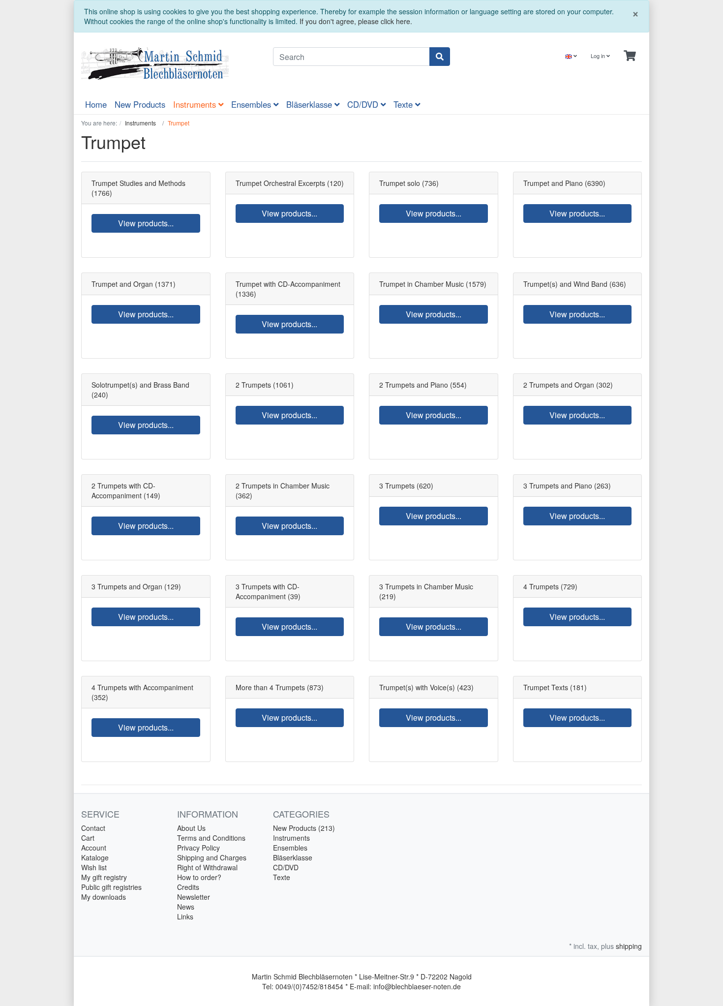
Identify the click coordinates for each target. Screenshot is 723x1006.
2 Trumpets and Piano (413, 385)
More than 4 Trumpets (270, 687)
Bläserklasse (310, 104)
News (185, 907)
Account (93, 848)
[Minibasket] (630, 55)
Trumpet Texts (545, 687)
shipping (629, 946)
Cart (87, 838)
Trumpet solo (399, 183)
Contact (93, 828)
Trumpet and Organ (122, 284)
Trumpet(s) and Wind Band (565, 284)
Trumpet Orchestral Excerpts (280, 183)
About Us (191, 828)
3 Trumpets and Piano (557, 485)
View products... (146, 223)
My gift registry (104, 877)
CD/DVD (364, 104)
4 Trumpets (541, 586)
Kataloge (95, 857)
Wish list (94, 867)
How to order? (199, 877)
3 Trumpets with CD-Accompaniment (268, 591)
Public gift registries (111, 887)
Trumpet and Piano (553, 183)
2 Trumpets (253, 385)
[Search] (439, 56)
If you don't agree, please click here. (356, 21)
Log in (598, 56)
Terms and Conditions (211, 838)
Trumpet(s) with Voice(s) (417, 687)
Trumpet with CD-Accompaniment (288, 284)
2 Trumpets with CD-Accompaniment (123, 490)
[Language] (571, 56)
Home (96, 104)
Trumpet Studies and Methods (138, 183)
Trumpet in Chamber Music (421, 284)
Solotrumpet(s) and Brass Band (140, 385)
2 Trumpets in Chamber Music (283, 485)
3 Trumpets (397, 485)
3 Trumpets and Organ (126, 586)
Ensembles (252, 104)
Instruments (195, 104)
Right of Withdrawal (207, 867)
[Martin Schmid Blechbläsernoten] (169, 63)
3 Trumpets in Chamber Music (426, 586)
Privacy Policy (198, 848)
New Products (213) (304, 828)
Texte (404, 104)
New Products (140, 104)
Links (185, 916)
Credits (188, 887)
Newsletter (193, 897)
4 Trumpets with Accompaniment (142, 687)
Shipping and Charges (211, 857)
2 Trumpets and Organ (558, 385)
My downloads (103, 897)
